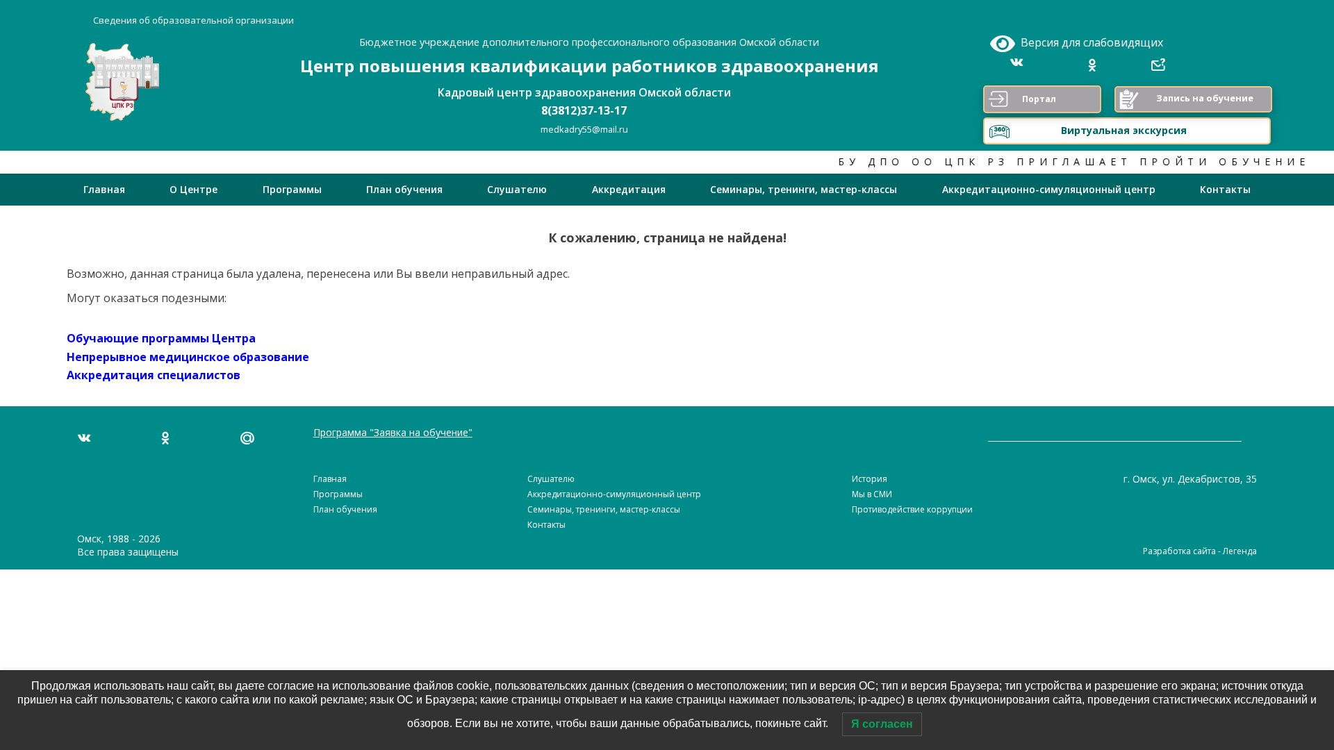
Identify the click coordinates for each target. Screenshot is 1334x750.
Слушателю (517, 189)
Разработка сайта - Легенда (1200, 551)
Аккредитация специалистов (153, 375)
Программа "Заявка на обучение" (392, 432)
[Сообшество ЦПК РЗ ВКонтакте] (1021, 65)
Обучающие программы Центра (161, 338)
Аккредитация (629, 189)
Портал (1039, 99)
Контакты (1225, 189)
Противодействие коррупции (912, 509)
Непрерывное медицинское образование (188, 357)
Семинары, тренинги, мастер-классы (803, 189)
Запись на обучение (1204, 98)
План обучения (404, 189)
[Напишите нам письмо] (247, 438)
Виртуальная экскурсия (1124, 130)
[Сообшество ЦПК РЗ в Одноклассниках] (1092, 65)
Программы (292, 189)
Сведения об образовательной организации (193, 20)
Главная (104, 189)
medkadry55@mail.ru (584, 129)
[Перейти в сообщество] (84, 438)
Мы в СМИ (872, 494)
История (869, 479)
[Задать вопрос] (1158, 65)
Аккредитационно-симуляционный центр (1048, 189)
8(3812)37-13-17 (584, 110)
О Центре (193, 189)
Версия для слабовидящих (1089, 42)
